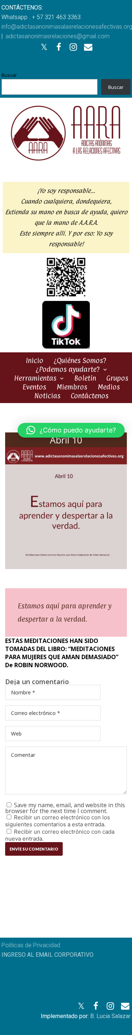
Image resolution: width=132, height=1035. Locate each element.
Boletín (85, 378)
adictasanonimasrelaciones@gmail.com (58, 36)
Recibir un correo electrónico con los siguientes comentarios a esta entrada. (57, 821)
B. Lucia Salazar (110, 1016)
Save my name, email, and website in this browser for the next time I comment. (65, 808)
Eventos (34, 387)
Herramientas (35, 378)
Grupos (117, 378)
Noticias (47, 396)
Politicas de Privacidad (30, 945)
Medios (109, 387)
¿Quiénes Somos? (80, 360)
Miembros (71, 387)
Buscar (9, 75)
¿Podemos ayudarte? (68, 369)
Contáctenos (90, 396)
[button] (71, 430)
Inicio (34, 360)
